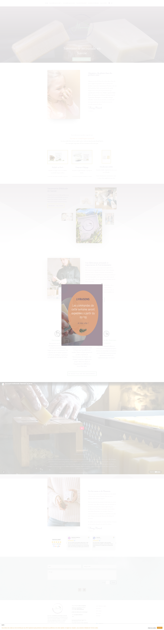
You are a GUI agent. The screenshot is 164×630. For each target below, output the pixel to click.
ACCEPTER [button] (160, 627)
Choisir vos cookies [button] (152, 627)
